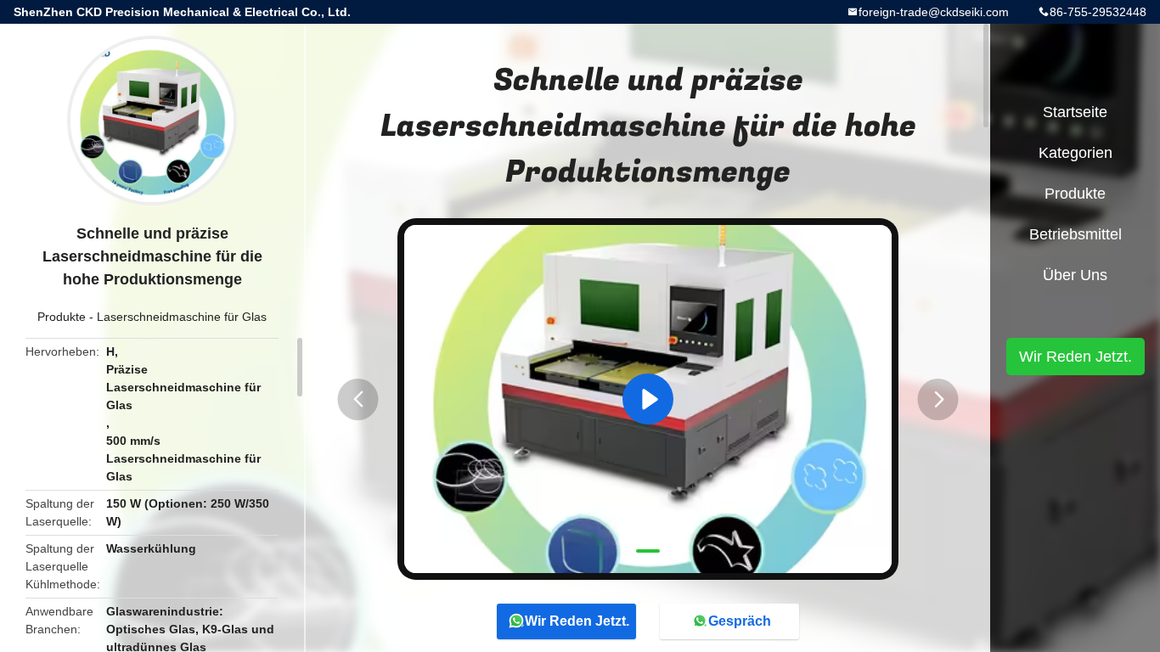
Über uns (1075, 275)
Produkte (61, 316)
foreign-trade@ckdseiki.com (934, 12)
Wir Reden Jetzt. (577, 621)
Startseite (1075, 112)
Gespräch (739, 621)
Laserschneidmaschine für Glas (182, 316)
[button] (358, 399)
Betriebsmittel (1075, 234)
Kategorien (1075, 152)
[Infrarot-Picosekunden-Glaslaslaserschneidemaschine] (648, 399)
